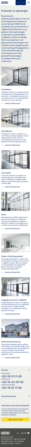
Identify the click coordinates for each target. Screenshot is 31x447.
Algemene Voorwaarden (20, 439)
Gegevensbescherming (7, 441)
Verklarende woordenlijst (7, 443)
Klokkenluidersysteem (6, 439)
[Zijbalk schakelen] (23, 2)
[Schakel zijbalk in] (18, 2)
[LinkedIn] (22, 433)
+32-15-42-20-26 (12, 381)
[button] (17, 433)
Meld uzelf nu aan (15, 419)
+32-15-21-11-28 (11, 376)
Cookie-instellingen (19, 441)
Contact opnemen (8, 396)
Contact (4, 370)
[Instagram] (25, 433)
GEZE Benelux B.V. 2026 (7, 437)
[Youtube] (28, 433)
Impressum (18, 443)
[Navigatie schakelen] (28, 2)
